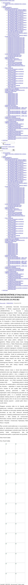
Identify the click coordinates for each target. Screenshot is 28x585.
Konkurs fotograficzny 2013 (16, 52)
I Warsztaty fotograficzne (16, 120)
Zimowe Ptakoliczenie (11, 122)
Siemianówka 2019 (13, 100)
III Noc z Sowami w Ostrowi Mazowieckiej (15, 84)
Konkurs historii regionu (12, 54)
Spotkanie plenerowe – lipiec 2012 (17, 115)
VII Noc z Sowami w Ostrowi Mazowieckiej (16, 74)
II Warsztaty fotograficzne (16, 119)
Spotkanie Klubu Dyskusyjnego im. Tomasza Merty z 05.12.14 (17, 25)
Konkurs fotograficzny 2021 (16, 43)
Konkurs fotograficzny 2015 (16, 50)
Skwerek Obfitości (10, 105)
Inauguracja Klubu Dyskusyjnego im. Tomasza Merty (17, 35)
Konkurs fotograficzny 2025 (16, 38)
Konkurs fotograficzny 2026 (16, 37)
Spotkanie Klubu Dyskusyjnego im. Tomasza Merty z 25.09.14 (17, 30)
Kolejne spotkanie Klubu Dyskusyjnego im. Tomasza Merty (17, 32)
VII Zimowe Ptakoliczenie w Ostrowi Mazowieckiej (16, 124)
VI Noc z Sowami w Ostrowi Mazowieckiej (15, 77)
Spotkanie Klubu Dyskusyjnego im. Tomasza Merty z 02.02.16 (17, 18)
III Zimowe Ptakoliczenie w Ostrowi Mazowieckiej (15, 134)
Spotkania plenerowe (11, 106)
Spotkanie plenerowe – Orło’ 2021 (17, 107)
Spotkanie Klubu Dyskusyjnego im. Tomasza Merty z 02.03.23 (17, 11)
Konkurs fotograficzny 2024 (16, 40)
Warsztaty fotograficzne (12, 118)
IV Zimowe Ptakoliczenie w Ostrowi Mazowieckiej (15, 131)
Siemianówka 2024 (13, 94)
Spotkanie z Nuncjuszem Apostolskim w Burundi (15, 63)
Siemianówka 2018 (13, 101)
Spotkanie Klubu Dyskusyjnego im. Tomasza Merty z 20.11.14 (17, 28)
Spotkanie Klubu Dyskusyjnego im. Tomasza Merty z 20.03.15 (17, 23)
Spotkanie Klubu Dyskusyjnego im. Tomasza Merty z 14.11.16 (17, 14)
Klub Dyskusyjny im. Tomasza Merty (15, 9)
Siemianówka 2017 (13, 103)
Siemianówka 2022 (13, 97)
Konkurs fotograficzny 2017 (16, 48)
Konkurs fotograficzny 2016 (16, 49)
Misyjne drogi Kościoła (12, 58)
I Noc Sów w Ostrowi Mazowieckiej (18, 87)
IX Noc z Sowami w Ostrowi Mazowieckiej (15, 70)
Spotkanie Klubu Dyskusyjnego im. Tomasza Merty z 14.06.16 (17, 16)
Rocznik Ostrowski (10, 91)
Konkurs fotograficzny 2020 (16, 44)
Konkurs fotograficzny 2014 (16, 51)
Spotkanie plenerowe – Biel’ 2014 (17, 112)
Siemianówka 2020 (13, 99)
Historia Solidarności (11, 8)
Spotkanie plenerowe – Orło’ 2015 (17, 111)
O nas (4, 6)
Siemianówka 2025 (13, 93)
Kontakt (5, 140)
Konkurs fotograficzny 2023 (16, 41)
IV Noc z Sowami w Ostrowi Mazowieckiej (15, 81)
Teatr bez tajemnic (10, 117)
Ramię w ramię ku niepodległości (15, 90)
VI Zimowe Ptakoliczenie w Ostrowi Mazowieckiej (15, 127)
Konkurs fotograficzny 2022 (16, 42)
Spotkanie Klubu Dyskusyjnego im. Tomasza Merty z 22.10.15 (17, 21)
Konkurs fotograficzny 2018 (16, 47)
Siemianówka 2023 (13, 96)
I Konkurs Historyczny (14, 56)
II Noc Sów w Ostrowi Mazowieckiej (14, 86)
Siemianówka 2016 (13, 104)
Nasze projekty (7, 7)
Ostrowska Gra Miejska (12, 89)
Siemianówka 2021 (13, 98)
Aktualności (6, 2)
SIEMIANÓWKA (9, 92)
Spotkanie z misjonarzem (15, 64)
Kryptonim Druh (10, 57)
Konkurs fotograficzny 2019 (16, 45)
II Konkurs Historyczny (15, 55)
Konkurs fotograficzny (12, 36)
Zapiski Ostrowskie (10, 121)
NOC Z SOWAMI (9, 68)
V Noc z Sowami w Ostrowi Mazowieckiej (15, 79)
